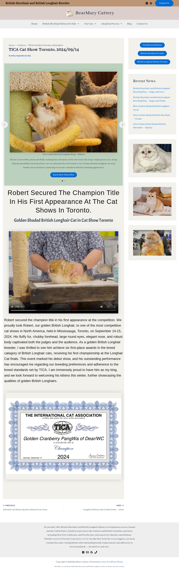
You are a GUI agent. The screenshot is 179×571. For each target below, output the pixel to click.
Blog (129, 23)
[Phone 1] (96, 552)
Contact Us (142, 23)
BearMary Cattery (95, 13)
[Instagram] (147, 3)
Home (34, 23)
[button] (164, 3)
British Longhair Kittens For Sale (152, 62)
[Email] (87, 552)
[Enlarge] (117, 401)
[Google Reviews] (151, 3)
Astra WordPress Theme (112, 562)
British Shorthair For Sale (152, 53)
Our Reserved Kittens (152, 45)
